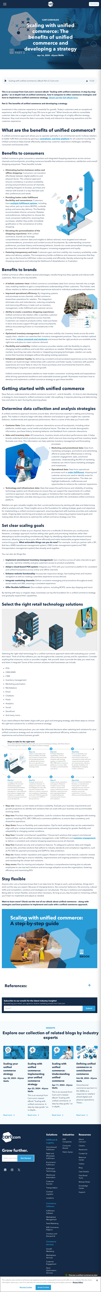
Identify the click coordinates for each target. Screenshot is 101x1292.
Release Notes (84, 1182)
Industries (68, 1134)
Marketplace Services (51, 1256)
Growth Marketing (50, 1250)
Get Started (26, 1158)
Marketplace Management (51, 1218)
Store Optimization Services (51, 1270)
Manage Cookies (26, 1287)
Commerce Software (51, 1205)
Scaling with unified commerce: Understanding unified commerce (61, 1072)
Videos (81, 1164)
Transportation (52, 1188)
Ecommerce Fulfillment (51, 1163)
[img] (87, 81)
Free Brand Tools (83, 1176)
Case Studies (84, 1171)
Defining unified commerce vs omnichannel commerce (86, 1069)
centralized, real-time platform (54, 138)
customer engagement (84, 838)
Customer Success (50, 1182)
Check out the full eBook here (63, 97)
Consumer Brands (67, 1147)
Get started (94, 4)
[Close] (97, 1280)
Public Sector (68, 1152)
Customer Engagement (51, 1262)
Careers (82, 1146)
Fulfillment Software (50, 1212)
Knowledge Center (83, 1187)
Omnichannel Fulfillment (51, 1148)
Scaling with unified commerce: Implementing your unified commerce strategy (36, 1074)
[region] (50, 1284)
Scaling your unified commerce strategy (10, 1069)
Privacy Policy (78, 1282)
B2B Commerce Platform (52, 1228)
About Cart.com (82, 1140)
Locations (50, 1198)
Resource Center (82, 1158)
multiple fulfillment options (23, 203)
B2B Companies (67, 1140)
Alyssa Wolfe (57, 55)
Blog (81, 1168)
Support (82, 1192)
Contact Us (83, 1153)
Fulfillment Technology (51, 1170)
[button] (5, 80)
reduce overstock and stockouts (32, 339)
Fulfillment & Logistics (51, 1141)
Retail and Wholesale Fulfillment (50, 1156)
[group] (49, 81)
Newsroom (83, 1149)
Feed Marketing (52, 1223)
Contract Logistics (49, 1192)
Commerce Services (51, 1243)
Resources (85, 1134)
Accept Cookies (43, 1287)
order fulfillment (76, 472)
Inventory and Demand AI (51, 1235)
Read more (7, 1115)
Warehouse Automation (50, 1176)
